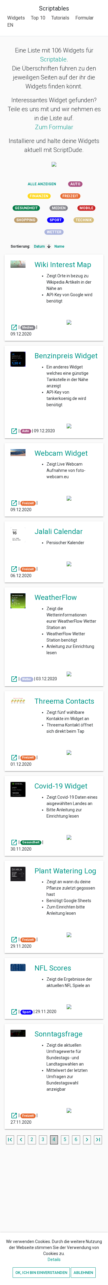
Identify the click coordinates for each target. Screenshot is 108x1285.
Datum (39, 246)
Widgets (16, 18)
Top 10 (38, 18)
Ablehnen (83, 1272)
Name (59, 246)
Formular (84, 18)
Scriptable (53, 59)
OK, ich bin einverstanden (41, 1272)
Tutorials (60, 18)
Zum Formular (54, 127)
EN (10, 25)
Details (54, 1259)
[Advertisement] (54, 1214)
